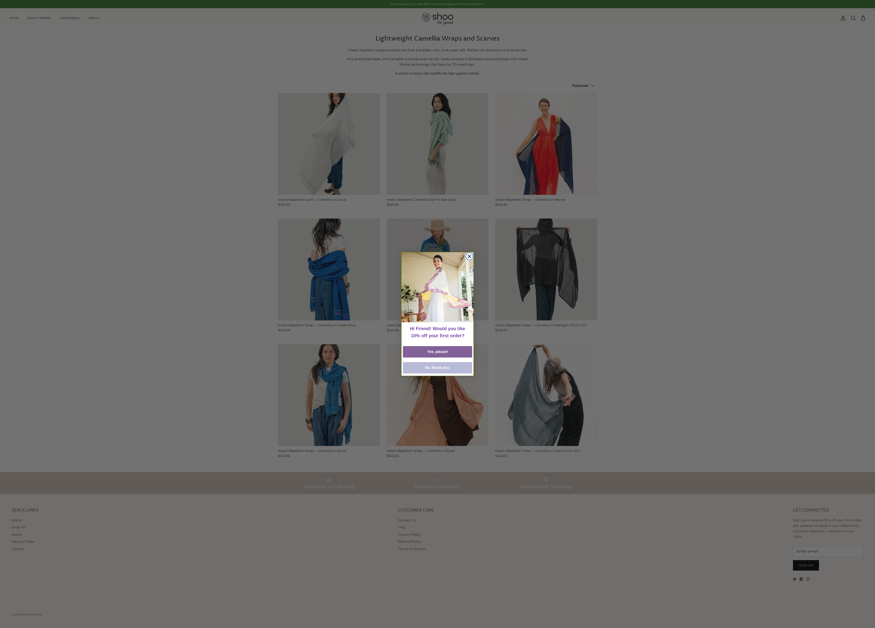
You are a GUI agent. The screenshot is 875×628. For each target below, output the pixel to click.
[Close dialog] (469, 256)
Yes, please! (437, 352)
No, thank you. (437, 368)
